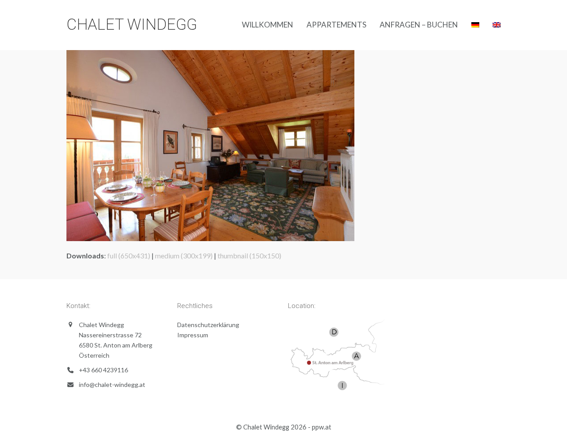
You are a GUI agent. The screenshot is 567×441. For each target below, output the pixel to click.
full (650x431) (128, 255)
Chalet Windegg (131, 25)
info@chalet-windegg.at (112, 384)
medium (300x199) (184, 255)
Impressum (192, 335)
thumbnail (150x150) (249, 255)
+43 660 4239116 (103, 370)
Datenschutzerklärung (208, 324)
